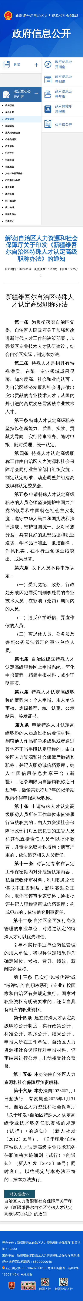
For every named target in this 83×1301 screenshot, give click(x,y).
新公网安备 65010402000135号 (28, 1268)
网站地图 (26, 1274)
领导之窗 (9, 112)
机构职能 (9, 105)
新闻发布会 (10, 214)
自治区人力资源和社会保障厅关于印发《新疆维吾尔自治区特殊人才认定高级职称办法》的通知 (38, 1207)
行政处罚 (9, 160)
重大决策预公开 (12, 132)
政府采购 (9, 194)
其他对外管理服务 (13, 173)
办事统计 (9, 221)
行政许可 (9, 153)
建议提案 (9, 187)
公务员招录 (10, 139)
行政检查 (9, 166)
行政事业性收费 (12, 180)
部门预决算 (10, 200)
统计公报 (9, 207)
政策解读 (9, 119)
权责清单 (9, 146)
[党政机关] (14, 1288)
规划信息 (9, 126)
